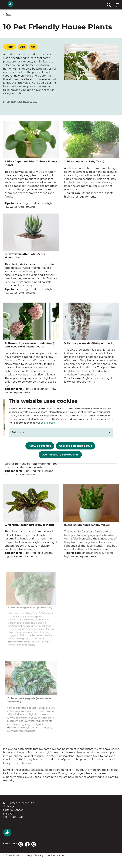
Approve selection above (75, 445)
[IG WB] (20, 844)
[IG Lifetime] (33, 844)
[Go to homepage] (10, 4)
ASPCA (21, 759)
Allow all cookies (40, 445)
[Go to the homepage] (23, 833)
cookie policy (48, 422)
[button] (109, 4)
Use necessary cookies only (60, 454)
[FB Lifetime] (27, 844)
